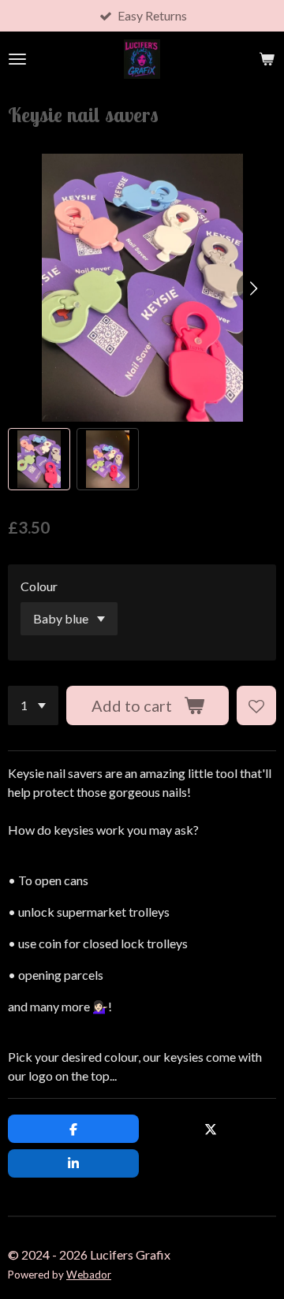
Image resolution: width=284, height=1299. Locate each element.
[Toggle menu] (17, 59)
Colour (39, 586)
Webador (88, 1274)
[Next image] (252, 287)
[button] (39, 459)
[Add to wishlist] (256, 705)
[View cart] (266, 59)
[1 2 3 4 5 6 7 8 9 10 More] (33, 705)
